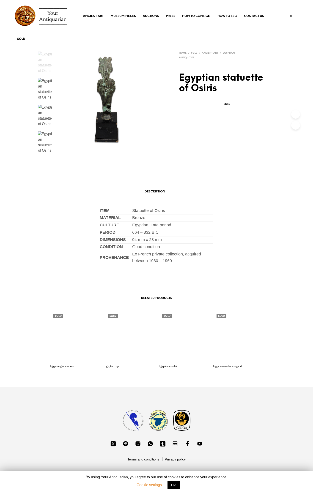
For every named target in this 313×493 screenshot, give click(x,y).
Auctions (151, 16)
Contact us (254, 16)
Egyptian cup (111, 366)
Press (170, 16)
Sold (21, 39)
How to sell (227, 16)
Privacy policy (175, 459)
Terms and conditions (143, 459)
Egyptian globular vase (62, 366)
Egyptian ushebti (168, 366)
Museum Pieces (123, 16)
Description (155, 191)
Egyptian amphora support (227, 366)
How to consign (196, 16)
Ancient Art (93, 16)
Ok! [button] (173, 485)
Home (183, 53)
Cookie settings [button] (149, 485)
